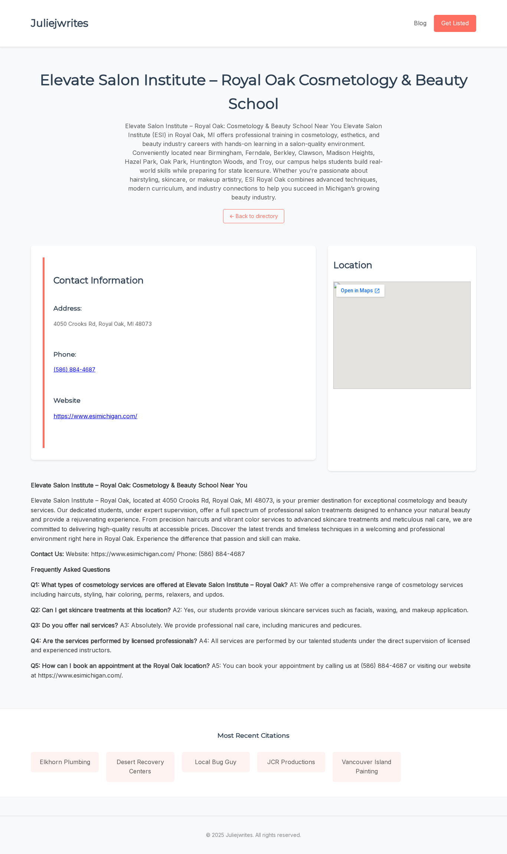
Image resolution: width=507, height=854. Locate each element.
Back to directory (253, 216)
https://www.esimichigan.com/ (95, 416)
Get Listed (455, 23)
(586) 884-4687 (74, 369)
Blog (420, 23)
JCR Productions (291, 762)
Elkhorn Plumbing (65, 762)
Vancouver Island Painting (366, 766)
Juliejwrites (59, 23)
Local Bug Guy (215, 762)
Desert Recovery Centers (140, 766)
